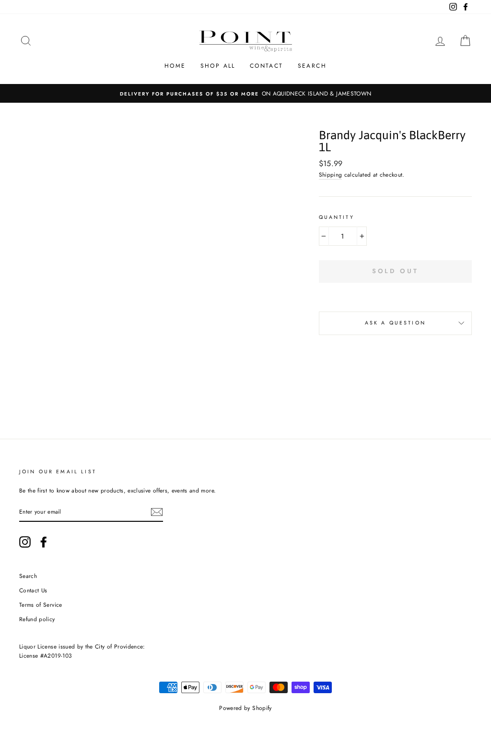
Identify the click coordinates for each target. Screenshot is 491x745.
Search (312, 65)
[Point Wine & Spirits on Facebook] (43, 542)
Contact (266, 65)
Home (175, 65)
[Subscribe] (157, 512)
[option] (245, 93)
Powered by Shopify (245, 708)
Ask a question (395, 322)
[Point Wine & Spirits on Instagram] (25, 542)
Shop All (217, 65)
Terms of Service (40, 605)
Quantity (336, 217)
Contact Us (33, 590)
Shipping (330, 174)
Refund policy (37, 619)
